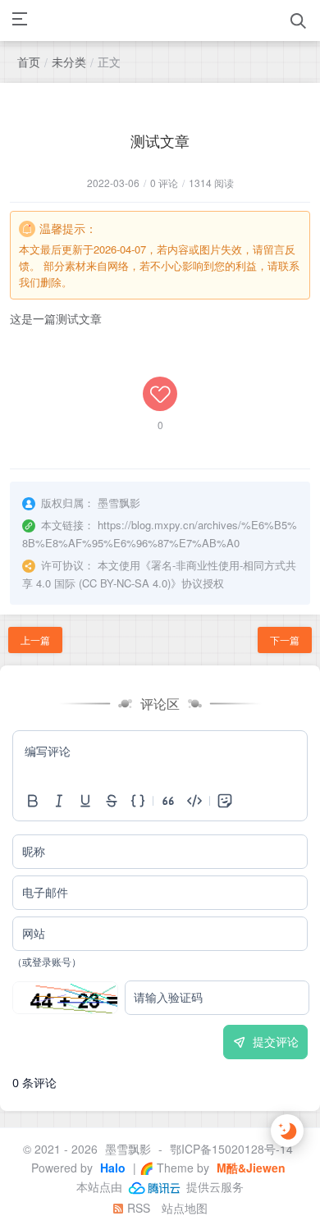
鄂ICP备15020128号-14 (231, 1148)
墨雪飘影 (128, 1148)
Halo (111, 1167)
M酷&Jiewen (249, 1167)
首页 (28, 61)
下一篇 (284, 640)
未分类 (69, 61)
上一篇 (35, 640)
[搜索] (298, 20)
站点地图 (185, 1208)
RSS (137, 1208)
